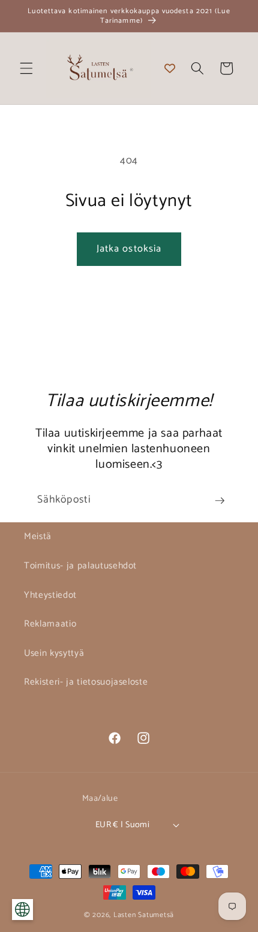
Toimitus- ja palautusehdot (80, 565)
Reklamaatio (50, 623)
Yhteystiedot (50, 595)
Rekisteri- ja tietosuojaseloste (86, 681)
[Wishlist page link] (169, 68)
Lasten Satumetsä (143, 915)
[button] (26, 68)
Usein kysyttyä (54, 653)
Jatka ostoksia (129, 249)
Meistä (38, 536)
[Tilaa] (219, 501)
